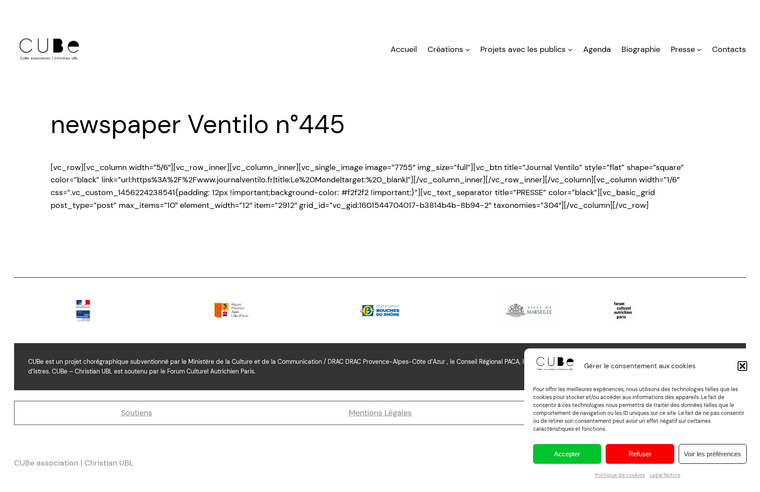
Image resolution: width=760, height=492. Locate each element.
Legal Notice (665, 475)
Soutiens (136, 412)
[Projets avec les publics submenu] (570, 49)
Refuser (639, 454)
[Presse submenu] (699, 49)
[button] (742, 366)
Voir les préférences (712, 454)
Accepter (567, 454)
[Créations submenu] (467, 49)
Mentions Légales (380, 412)
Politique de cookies (620, 475)
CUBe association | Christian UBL (73, 463)
